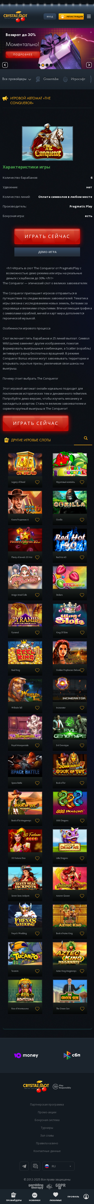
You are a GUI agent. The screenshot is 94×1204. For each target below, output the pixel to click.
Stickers (59, 595)
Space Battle (16, 783)
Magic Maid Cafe (19, 595)
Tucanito (14, 971)
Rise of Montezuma (20, 1009)
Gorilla (59, 520)
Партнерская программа (47, 1104)
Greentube (51, 79)
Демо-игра (47, 252)
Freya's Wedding (19, 933)
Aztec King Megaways (66, 971)
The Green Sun (63, 1009)
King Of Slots (62, 632)
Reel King (15, 670)
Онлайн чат (35, 1166)
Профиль (73, 1196)
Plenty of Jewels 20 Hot (21, 557)
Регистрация (23, 57)
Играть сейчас (47, 236)
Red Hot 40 (61, 557)
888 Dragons (62, 820)
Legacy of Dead (18, 482)
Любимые (56, 1200)
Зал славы (47, 1135)
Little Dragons (62, 858)
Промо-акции (47, 1112)
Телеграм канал (24, 1166)
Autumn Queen (63, 896)
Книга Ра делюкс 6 (20, 520)
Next (89, 65)
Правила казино (47, 1143)
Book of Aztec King (64, 933)
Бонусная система (47, 1120)
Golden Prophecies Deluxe (68, 670)
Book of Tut (60, 783)
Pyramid (15, 632)
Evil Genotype (62, 745)
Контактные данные (47, 1151)
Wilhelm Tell (16, 708)
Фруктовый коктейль (65, 482)
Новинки (34, 1200)
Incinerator (60, 708)
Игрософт (78, 79)
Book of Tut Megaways (21, 820)
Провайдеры (14, 1200)
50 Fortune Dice (18, 858)
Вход (50, 16)
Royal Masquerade (20, 745)
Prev (5, 65)
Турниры (47, 1128)
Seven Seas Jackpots (20, 896)
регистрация (75, 16)
